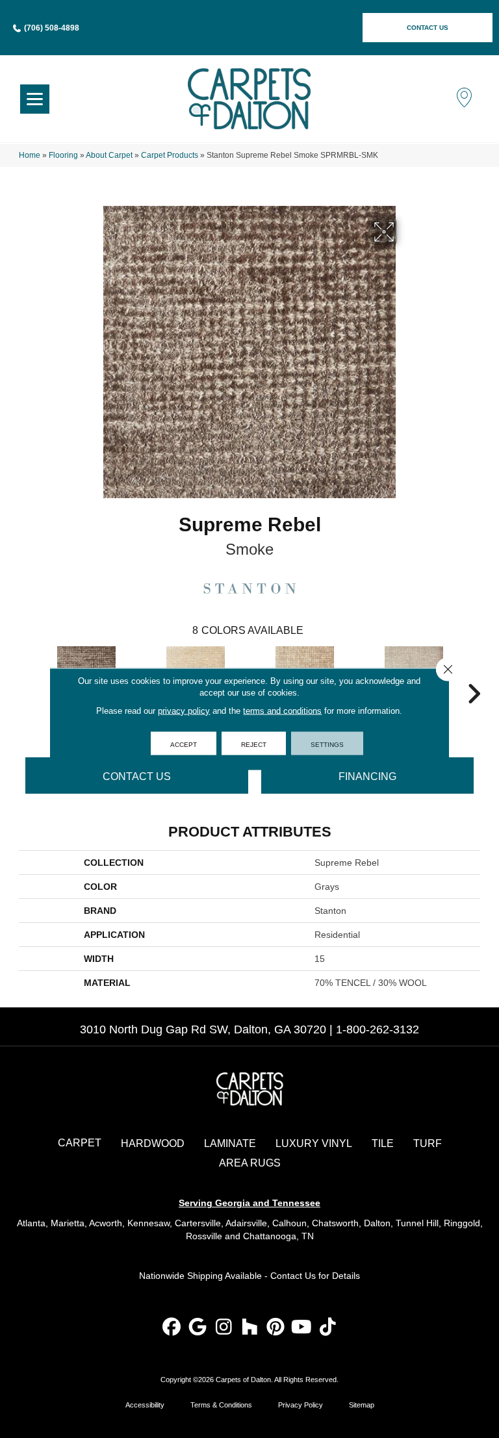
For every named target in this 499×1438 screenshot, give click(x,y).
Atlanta (31, 1223)
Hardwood (153, 1143)
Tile (383, 1143)
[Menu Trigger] (34, 99)
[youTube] (301, 1328)
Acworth (105, 1223)
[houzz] (249, 1328)
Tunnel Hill (417, 1223)
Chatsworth (335, 1223)
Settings (327, 743)
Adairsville (246, 1223)
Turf (427, 1143)
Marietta (67, 1223)
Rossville (204, 1236)
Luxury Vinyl (313, 1143)
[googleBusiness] (197, 1328)
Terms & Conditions (221, 1405)
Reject (253, 743)
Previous (25, 674)
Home (29, 155)
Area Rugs (250, 1162)
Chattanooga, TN (278, 1236)
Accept (183, 743)
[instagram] (223, 1328)
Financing (367, 776)
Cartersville (198, 1223)
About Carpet (109, 155)
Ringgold (462, 1223)
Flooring (63, 155)
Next (473, 674)
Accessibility (144, 1405)
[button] (428, 27)
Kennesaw (148, 1223)
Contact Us (137, 776)
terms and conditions (282, 711)
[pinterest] (275, 1328)
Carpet (79, 1142)
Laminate (230, 1143)
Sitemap (361, 1405)
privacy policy (184, 711)
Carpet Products (169, 155)
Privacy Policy (300, 1405)
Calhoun (289, 1223)
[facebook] (171, 1328)
